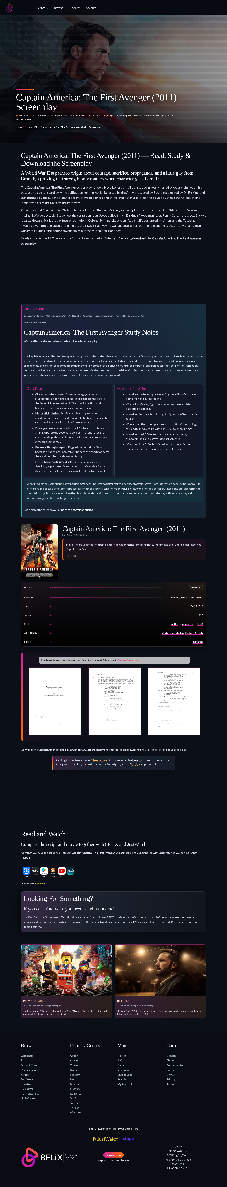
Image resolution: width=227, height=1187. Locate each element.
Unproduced (124, 1074)
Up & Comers (29, 1098)
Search (121, 1079)
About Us (172, 1060)
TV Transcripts (30, 1093)
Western (75, 1112)
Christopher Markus (173, 633)
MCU (130, 115)
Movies (137, 115)
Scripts (28, 127)
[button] (46, 7)
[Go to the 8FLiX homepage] (18, 7)
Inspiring (123, 115)
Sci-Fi (158, 115)
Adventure (31, 115)
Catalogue (27, 1055)
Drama (74, 1070)
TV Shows (27, 1088)
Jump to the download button (75, 509)
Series (121, 1060)
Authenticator (175, 1065)
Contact (171, 1070)
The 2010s (21, 119)
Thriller (74, 1107)
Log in (135, 764)
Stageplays (123, 1070)
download (139, 238)
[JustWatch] (105, 1139)
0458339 (198, 641)
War (29, 119)
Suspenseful (167, 115)
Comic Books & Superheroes (53, 115)
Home (19, 127)
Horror (74, 1079)
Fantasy (75, 1074)
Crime (71, 115)
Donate (171, 1055)
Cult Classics (81, 115)
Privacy (170, 1079)
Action (22, 115)
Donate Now (113, 1155)
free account (101, 760)
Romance (75, 1093)
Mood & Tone (29, 1065)
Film (36, 127)
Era (23, 1060)
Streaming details (28, 883)
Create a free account (129, 660)
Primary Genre (29, 1070)
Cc (38, 115)
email (131, 922)
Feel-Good (101, 115)
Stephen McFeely (194, 633)
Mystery (75, 1088)
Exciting (91, 115)
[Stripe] (128, 1139)
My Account (124, 1084)
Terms (170, 1084)
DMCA (170, 1074)
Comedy (75, 1065)
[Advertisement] (113, 276)
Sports (74, 1103)
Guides (121, 1065)
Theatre (26, 1084)
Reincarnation (148, 115)
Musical (74, 1084)
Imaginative (112, 115)
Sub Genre (27, 1079)
